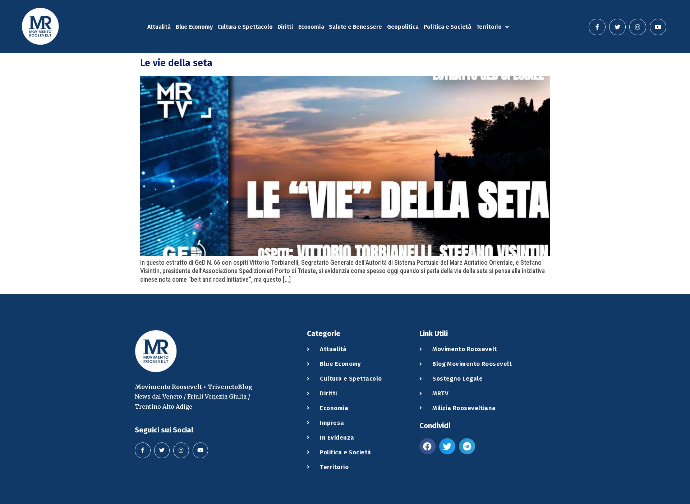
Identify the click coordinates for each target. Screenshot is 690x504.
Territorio (489, 26)
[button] (427, 446)
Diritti (285, 26)
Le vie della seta (176, 63)
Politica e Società (447, 26)
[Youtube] (658, 27)
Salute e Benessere (355, 26)
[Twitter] (617, 27)
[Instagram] (637, 27)
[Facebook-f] (597, 27)
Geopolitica (403, 26)
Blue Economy (194, 26)
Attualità (159, 26)
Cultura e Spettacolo (244, 26)
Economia (311, 26)
